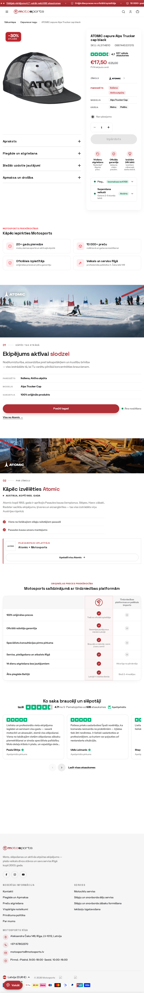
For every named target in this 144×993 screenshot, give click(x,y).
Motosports (48, 977)
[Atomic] (117, 78)
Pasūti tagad (61, 408)
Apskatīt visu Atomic (70, 557)
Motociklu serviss (84, 891)
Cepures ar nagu (28, 22)
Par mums (9, 921)
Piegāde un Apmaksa (15, 897)
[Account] (130, 11)
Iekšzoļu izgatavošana (87, 909)
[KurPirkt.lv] (80, 978)
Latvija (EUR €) (17, 977)
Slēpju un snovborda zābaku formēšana (98, 903)
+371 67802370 (19, 944)
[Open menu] (6, 11)
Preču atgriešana (13, 903)
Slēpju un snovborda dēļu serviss (93, 897)
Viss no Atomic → (13, 417)
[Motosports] (18, 848)
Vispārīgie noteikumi (15, 909)
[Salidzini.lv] (65, 978)
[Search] (123, 11)
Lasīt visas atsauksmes (81, 767)
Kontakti (8, 891)
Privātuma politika (14, 915)
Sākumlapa (10, 22)
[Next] (62, 767)
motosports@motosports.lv (27, 951)
